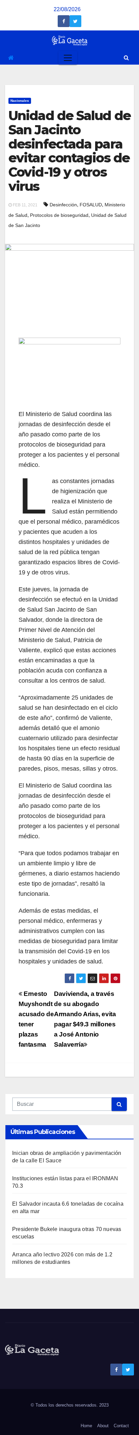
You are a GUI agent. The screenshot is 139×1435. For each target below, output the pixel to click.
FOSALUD (91, 204)
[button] (126, 57)
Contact (121, 1425)
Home (86, 1425)
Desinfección (63, 204)
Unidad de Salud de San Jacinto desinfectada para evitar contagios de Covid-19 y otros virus (69, 151)
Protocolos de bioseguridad (59, 215)
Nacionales (19, 100)
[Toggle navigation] (67, 58)
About (103, 1425)
